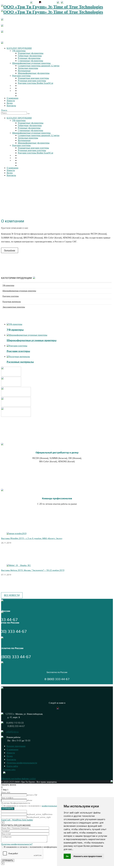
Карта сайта (12, 766)
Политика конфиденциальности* (17, 844)
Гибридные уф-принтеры (30, 55)
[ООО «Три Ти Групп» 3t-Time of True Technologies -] (52, 9)
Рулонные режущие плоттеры (32, 80)
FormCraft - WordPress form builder (17, 820)
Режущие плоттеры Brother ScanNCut (35, 83)
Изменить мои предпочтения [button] (88, 856)
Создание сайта (9, 769)
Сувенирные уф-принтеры (30, 60)
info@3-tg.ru (47, 3)
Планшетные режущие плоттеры (33, 78)
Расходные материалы (12, 302)
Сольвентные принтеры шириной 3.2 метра (38, 65)
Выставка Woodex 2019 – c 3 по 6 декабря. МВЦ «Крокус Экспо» (31, 538)
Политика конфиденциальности (22, 762)
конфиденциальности (51, 806)
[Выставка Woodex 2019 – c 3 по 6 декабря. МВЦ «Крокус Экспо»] (16, 533)
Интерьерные (24, 70)
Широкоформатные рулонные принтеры (31, 63)
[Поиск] (28, 113)
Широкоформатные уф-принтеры (33, 73)
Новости (11, 100)
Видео (10, 103)
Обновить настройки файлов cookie (18, 778)
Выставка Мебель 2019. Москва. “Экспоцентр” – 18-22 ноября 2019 (32, 570)
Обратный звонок (72, 3)
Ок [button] (67, 856)
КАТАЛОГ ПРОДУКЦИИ (19, 48)
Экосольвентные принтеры (14, 307)
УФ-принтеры (19, 50)
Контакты (11, 105)
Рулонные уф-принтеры (29, 58)
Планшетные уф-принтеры (30, 53)
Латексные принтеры (28, 68)
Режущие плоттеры (21, 75)
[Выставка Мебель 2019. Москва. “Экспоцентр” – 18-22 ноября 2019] (19, 565)
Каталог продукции (16, 746)
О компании (12, 98)
